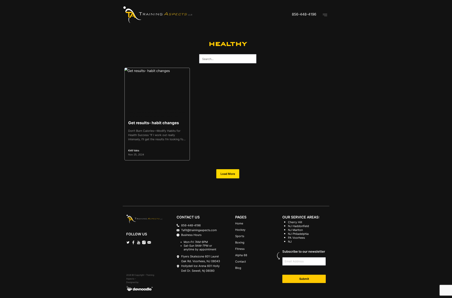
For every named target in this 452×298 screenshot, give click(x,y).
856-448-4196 (304, 14)
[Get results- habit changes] (157, 114)
